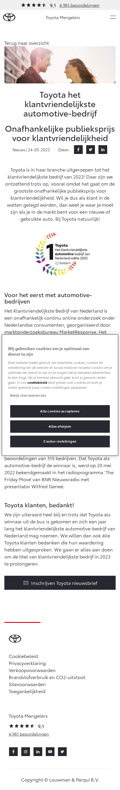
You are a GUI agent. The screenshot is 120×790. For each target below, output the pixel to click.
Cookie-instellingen (60, 441)
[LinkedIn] (102, 149)
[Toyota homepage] (9, 17)
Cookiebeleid (23, 655)
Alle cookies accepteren (60, 411)
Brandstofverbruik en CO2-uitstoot (47, 677)
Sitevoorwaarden (27, 684)
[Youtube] (50, 751)
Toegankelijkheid (27, 691)
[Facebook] (78, 149)
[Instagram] (25, 751)
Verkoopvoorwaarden (32, 669)
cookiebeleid (37, 382)
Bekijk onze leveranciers (28, 395)
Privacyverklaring (27, 662)
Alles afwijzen (60, 426)
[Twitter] (90, 149)
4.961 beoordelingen (79, 5)
